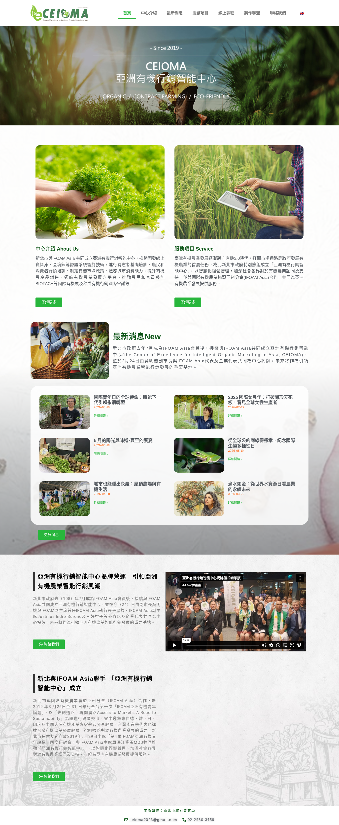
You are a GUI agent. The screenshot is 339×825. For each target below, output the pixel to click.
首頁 (127, 13)
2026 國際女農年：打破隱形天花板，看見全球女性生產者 (260, 400)
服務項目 (200, 13)
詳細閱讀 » (101, 415)
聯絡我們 (278, 13)
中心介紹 (149, 13)
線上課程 (226, 13)
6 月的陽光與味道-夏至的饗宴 (123, 440)
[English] (302, 13)
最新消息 (175, 13)
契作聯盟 (252, 13)
